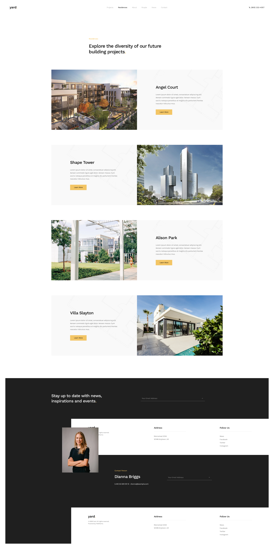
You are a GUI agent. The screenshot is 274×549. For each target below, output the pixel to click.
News (154, 7)
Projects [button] (110, 7)
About (134, 7)
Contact (164, 7)
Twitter (222, 443)
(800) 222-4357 (257, 7)
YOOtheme (99, 524)
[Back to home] (13, 7)
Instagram (224, 446)
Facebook (223, 439)
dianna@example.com (139, 484)
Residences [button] (122, 7)
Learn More (164, 112)
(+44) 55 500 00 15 (122, 484)
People (144, 7)
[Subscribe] (202, 398)
